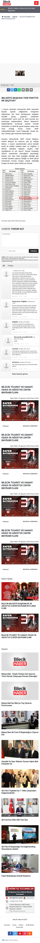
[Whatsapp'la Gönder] (19, 89)
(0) (21, 296)
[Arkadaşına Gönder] (23, 89)
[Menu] (36, 3)
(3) (26, 332)
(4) (26, 369)
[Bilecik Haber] (6, 3)
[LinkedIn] (15, 89)
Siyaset (15, 17)
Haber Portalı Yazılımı (11, 940)
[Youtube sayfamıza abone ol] (20, 933)
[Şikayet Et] (37, 296)
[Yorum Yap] (31, 89)
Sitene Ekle (19, 927)
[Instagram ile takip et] (24, 933)
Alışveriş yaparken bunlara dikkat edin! (21, 9)
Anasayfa (7, 17)
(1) (23, 343)
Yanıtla (15, 296)
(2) (21, 332)
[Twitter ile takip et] (15, 933)
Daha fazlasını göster (20, 374)
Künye (14, 925)
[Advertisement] (20, 42)
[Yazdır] (27, 89)
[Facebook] (8, 89)
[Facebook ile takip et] (10, 933)
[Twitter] (12, 89)
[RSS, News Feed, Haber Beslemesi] (29, 933)
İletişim (21, 925)
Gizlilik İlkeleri (30, 925)
